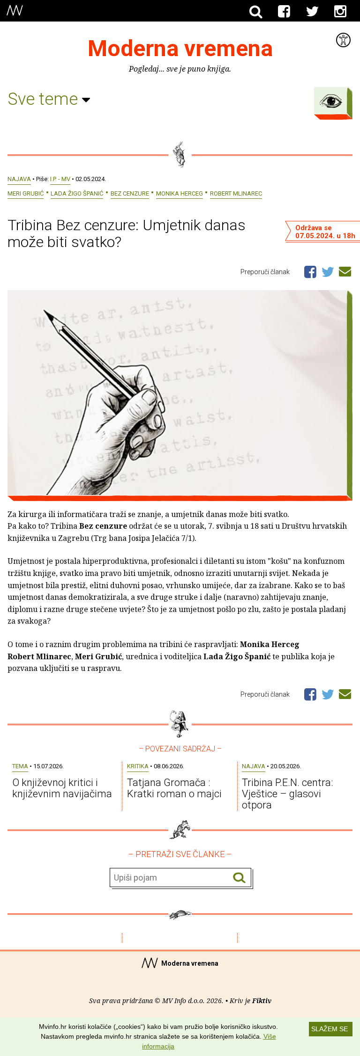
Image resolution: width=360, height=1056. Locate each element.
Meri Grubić (26, 193)
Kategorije (331, 101)
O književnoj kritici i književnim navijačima (62, 788)
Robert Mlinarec (236, 193)
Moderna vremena (180, 48)
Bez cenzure (130, 193)
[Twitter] (312, 12)
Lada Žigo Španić (77, 193)
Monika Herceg (179, 193)
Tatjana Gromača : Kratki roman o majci (174, 788)
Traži (239, 878)
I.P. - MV (60, 178)
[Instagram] (340, 12)
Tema (20, 766)
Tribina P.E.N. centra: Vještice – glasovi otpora (287, 794)
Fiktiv (261, 1000)
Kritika (138, 766)
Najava (19, 178)
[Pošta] (345, 270)
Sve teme (45, 99)
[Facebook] (284, 12)
